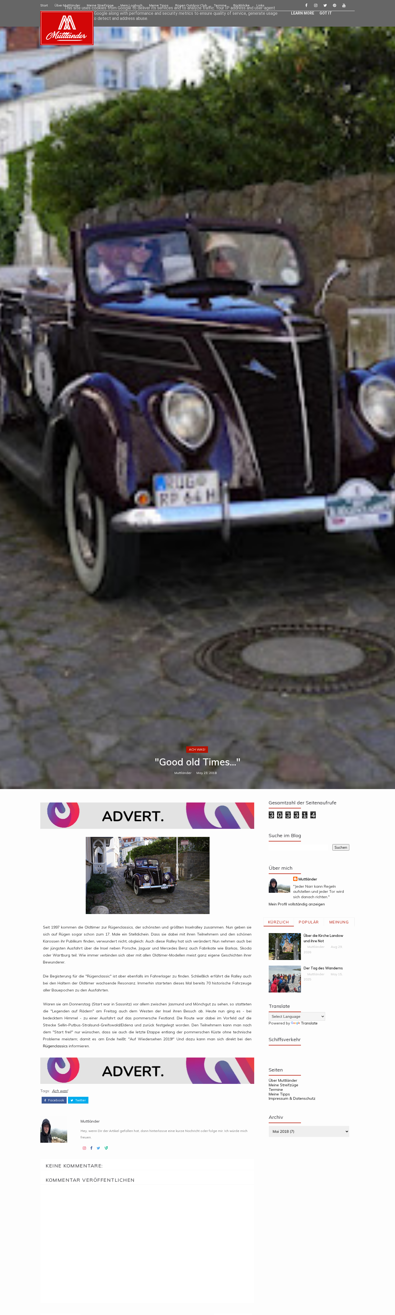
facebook (55, 1100)
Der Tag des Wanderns (323, 968)
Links (260, 5)
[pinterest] (335, 5)
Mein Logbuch (131, 5)
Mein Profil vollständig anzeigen (297, 904)
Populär (309, 922)
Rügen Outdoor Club (191, 5)
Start (44, 5)
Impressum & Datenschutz (292, 1098)
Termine (220, 5)
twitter (80, 1100)
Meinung (339, 922)
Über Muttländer (67, 5)
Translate (309, 1023)
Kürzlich (278, 922)
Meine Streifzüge (100, 5)
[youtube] (344, 5)
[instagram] (316, 5)
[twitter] (325, 5)
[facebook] (306, 5)
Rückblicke (241, 5)
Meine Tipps (158, 5)
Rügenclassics (55, 1046)
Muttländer (182, 773)
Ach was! (197, 749)
